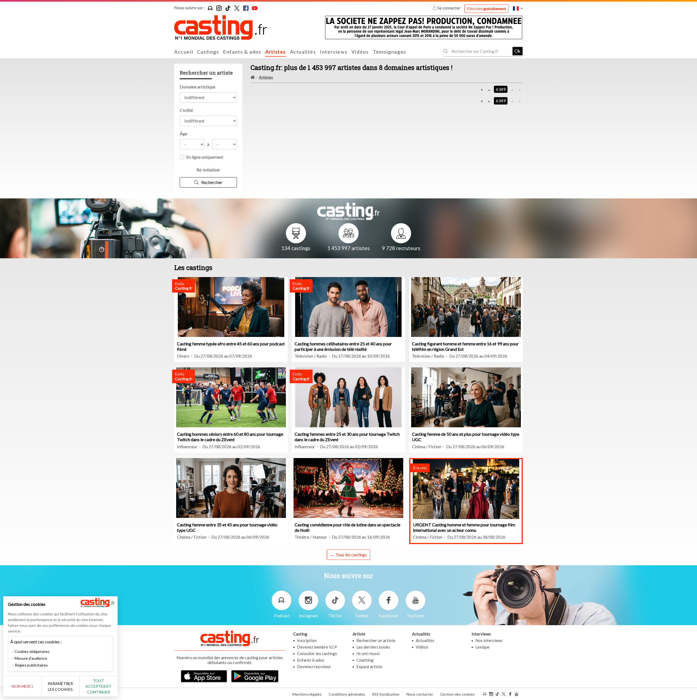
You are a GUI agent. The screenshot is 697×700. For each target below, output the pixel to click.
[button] (518, 8)
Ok (517, 51)
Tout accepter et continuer (98, 686)
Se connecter (448, 7)
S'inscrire (486, 8)
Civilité (186, 110)
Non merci (22, 686)
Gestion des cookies (457, 694)
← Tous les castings (348, 554)
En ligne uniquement (204, 156)
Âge (183, 133)
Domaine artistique (197, 86)
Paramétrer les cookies (60, 686)
